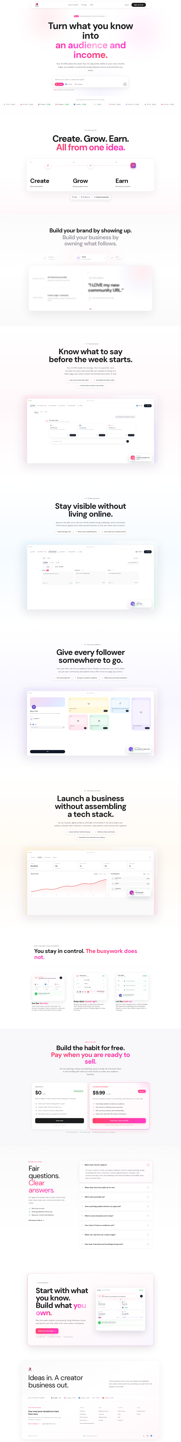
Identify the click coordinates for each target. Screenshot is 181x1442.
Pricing (84, 5)
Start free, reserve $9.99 (119, 1121)
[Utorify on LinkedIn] (151, 1435)
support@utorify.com (48, 1424)
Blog (119, 1414)
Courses (101, 1414)
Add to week (73, 435)
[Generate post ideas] (125, 84)
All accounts (136, 558)
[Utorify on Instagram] (147, 1435)
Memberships (103, 1417)
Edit (67, 435)
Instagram (80, 84)
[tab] (57, 258)
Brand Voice (83, 1420)
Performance (83, 1417)
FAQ (91, 5)
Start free (59, 1121)
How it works (73, 5)
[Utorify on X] (143, 1435)
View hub (105, 710)
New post (149, 405)
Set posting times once (134, 562)
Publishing (83, 1414)
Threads (60, 84)
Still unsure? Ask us (35, 1220)
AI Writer (82, 1411)
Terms (138, 1414)
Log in (126, 5)
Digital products (103, 1411)
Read (127, 710)
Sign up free (138, 5)
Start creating (33, 1424)
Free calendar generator (87, 1423)
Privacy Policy (141, 1411)
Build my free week (46, 1331)
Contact (120, 1420)
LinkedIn (69, 84)
